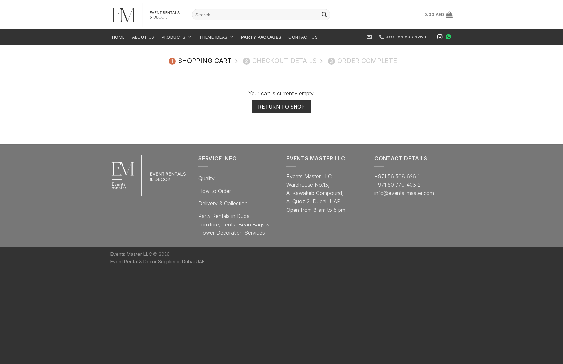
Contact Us (303, 37)
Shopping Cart (201, 61)
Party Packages (261, 37)
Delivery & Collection (223, 203)
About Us (143, 37)
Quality (206, 178)
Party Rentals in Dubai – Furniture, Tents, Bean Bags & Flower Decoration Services (233, 224)
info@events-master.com (404, 193)
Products (174, 37)
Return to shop (281, 107)
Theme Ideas (213, 37)
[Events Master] (146, 15)
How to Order (214, 191)
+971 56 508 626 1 (397, 176)
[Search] (324, 14)
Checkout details (281, 61)
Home (118, 37)
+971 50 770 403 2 (397, 185)
